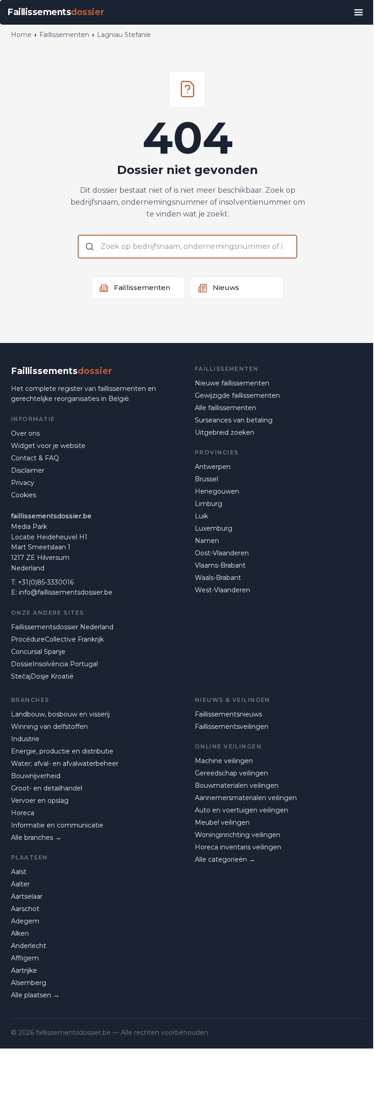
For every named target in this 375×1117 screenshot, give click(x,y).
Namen (207, 541)
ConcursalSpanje (38, 652)
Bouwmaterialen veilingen (237, 785)
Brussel (206, 479)
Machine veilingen (224, 761)
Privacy (22, 483)
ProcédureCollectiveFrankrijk (57, 639)
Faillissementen (64, 35)
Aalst (19, 872)
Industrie (25, 739)
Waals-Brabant (218, 578)
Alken (20, 933)
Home (21, 35)
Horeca (22, 813)
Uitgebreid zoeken (224, 432)
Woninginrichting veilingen (237, 835)
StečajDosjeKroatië (42, 676)
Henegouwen (217, 491)
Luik (201, 516)
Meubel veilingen (222, 822)
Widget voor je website (48, 446)
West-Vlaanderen (222, 590)
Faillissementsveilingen (231, 726)
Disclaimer (27, 470)
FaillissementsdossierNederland (62, 627)
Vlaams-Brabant (220, 565)
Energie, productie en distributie (62, 751)
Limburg (208, 504)
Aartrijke (24, 970)
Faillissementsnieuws (228, 714)
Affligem (25, 958)
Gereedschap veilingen (231, 773)
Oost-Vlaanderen (222, 553)
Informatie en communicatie (57, 825)
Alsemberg (28, 983)
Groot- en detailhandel (46, 788)
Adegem (25, 921)
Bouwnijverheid (35, 776)
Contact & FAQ (35, 458)
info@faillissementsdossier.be (65, 592)
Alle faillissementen (225, 408)
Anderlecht (28, 946)
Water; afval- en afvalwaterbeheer (64, 763)
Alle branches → (36, 837)
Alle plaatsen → (35, 995)
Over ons (25, 433)
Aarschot (25, 909)
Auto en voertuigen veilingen (241, 810)
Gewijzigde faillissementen (237, 395)
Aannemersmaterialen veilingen (246, 798)
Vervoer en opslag (40, 800)
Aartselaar (27, 896)
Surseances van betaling (234, 420)
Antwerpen (212, 467)
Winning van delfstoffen (49, 726)
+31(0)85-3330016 (46, 582)
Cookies (23, 495)
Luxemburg (213, 528)
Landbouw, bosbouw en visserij (60, 714)
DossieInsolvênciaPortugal (54, 664)
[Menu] (358, 12)
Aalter (20, 884)
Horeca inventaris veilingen (238, 847)
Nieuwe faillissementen (232, 383)
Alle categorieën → (225, 859)
